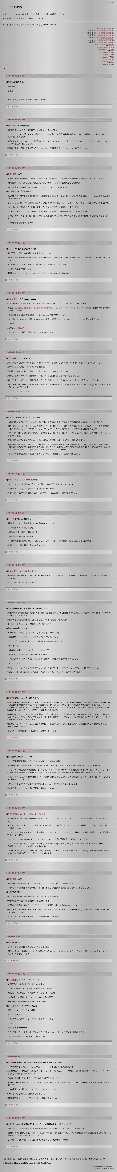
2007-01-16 (11, 411)
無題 (9, 82)
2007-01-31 (11, 1118)
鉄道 (9, 892)
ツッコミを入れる (12, 106)
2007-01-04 (11, 119)
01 (91, 30)
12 (113, 29)
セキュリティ (13, 299)
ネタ (9, 417)
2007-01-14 (11, 352)
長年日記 (21, 76)
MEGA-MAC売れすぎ (29, 480)
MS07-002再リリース (28, 571)
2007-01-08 (11, 242)
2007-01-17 (11, 473)
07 (103, 29)
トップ (105, 2)
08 (105, 29)
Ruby (102, 1168)
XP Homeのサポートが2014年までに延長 (28, 814)
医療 (9, 174)
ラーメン (11, 519)
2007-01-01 (11, 76)
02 (93, 30)
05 (99, 30)
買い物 (10, 191)
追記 (112, 2)
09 (107, 29)
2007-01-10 (11, 293)
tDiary (104, 1166)
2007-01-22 (11, 602)
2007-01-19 (11, 565)
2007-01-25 (11, 808)
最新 (109, 2)
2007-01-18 (11, 513)
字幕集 (10, 608)
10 (109, 29)
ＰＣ (9, 249)
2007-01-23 (11, 692)
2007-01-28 (11, 936)
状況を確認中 (19, 328)
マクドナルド (13, 480)
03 (95, 30)
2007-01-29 (11, 973)
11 (111, 29)
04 (97, 30)
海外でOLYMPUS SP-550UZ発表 (25, 980)
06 (101, 29)
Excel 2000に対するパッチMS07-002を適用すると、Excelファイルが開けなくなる (48, 308)
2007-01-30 (11, 1056)
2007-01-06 (11, 168)
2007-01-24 (11, 750)
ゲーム (10, 358)
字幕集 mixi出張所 (26, 25)
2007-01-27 (11, 873)
